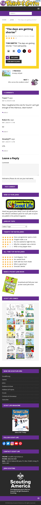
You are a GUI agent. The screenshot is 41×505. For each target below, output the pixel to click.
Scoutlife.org (6, 376)
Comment (5, 163)
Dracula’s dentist (19, 266)
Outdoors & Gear (7, 386)
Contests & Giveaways (9, 396)
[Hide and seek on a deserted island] (29, 342)
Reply (6, 112)
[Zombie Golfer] (11, 321)
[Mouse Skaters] (20, 349)
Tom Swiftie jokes (13, 61)
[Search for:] (20, 13)
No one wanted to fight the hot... (25, 242)
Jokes (4, 383)
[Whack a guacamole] (11, 328)
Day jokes (14, 57)
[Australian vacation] (20, 307)
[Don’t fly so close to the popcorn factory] (20, 321)
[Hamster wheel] (11, 307)
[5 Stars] (16, 38)
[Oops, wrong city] (29, 314)
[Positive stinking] (11, 342)
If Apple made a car (20, 239)
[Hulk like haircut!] (20, 342)
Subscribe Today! (20, 432)
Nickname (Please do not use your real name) (17, 178)
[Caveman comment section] (11, 349)
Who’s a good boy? (20, 264)
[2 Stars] (9, 38)
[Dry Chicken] (11, 335)
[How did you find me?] (29, 328)
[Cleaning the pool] (29, 307)
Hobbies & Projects (8, 389)
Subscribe (5, 400)
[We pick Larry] (20, 314)
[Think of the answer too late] (29, 356)
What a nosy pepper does (22, 246)
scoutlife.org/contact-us (12, 457)
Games (4, 380)
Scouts (4, 393)
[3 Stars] (11, 38)
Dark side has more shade (23, 262)
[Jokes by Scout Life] (20, 5)
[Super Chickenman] (29, 349)
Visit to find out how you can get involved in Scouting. (20, 491)
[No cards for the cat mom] (11, 356)
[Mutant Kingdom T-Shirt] (20, 335)
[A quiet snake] (29, 335)
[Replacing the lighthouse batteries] (20, 328)
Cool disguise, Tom (20, 257)
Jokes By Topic (9, 221)
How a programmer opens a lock (25, 237)
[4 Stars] (14, 38)
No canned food (19, 259)
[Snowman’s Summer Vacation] (11, 314)
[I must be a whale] (29, 321)
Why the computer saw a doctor (25, 244)
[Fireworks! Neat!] (20, 356)
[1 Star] (7, 38)
